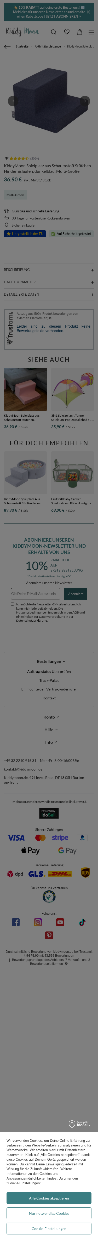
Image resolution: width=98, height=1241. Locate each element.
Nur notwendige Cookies (49, 1213)
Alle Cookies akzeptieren (49, 1198)
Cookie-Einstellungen (49, 1228)
